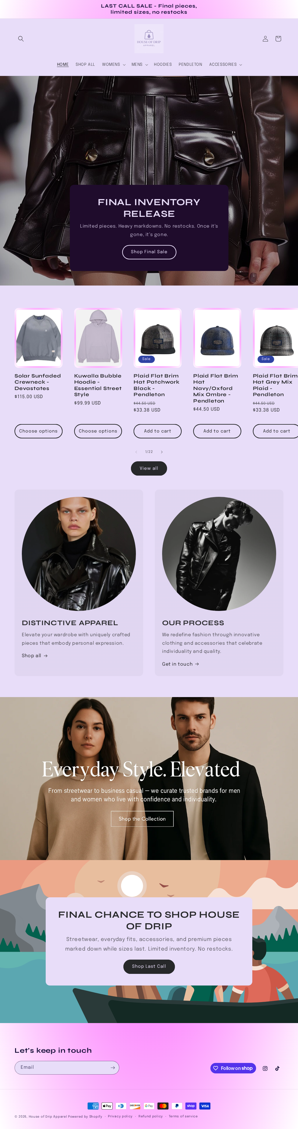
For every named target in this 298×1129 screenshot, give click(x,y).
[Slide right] (161, 452)
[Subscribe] (112, 1068)
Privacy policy (120, 1116)
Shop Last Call (149, 967)
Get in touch (177, 664)
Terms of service (183, 1116)
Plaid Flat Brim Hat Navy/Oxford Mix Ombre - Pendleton (215, 388)
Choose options (38, 431)
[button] (21, 38)
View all (149, 468)
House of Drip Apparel (48, 1117)
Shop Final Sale (149, 252)
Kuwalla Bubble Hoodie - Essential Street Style (98, 385)
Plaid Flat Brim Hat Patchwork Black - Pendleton (157, 385)
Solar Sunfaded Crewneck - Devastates (38, 382)
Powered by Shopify (85, 1117)
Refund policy (151, 1116)
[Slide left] (136, 452)
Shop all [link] (31, 655)
